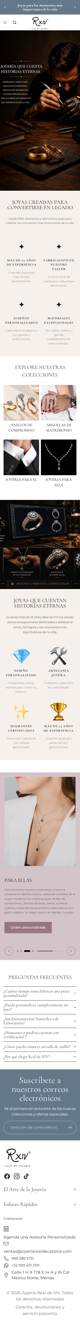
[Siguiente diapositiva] (75, 7)
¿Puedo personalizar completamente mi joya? (36, 1007)
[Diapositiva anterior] (5, 7)
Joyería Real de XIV (41, 1292)
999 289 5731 (23, 1258)
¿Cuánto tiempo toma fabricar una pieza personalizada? (37, 993)
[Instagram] (16, 1176)
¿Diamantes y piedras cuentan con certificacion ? (31, 1035)
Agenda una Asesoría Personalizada (40, 1236)
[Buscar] (15, 22)
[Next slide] (71, 951)
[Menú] (5, 22)
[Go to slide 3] (27, 951)
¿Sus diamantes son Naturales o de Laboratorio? (31, 1021)
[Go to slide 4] (33, 951)
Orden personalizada (28, 927)
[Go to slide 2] (21, 951)
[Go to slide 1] (18, 951)
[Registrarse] (69, 1127)
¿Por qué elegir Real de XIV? (27, 1056)
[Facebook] (7, 1176)
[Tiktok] (26, 1176)
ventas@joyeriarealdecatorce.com (38, 1251)
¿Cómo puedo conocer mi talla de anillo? (37, 1046)
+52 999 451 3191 (26, 1265)
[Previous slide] (8, 951)
